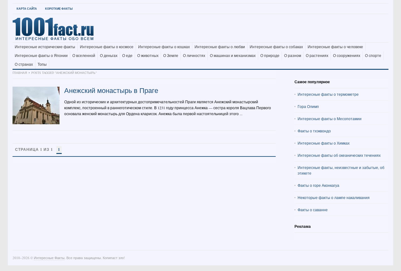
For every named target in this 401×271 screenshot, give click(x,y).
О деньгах (108, 56)
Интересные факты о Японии (41, 56)
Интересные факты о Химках (324, 143)
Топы (42, 64)
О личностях (194, 56)
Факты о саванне (313, 209)
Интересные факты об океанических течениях (339, 155)
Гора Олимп (308, 106)
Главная (20, 72)
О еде (127, 56)
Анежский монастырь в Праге (111, 90)
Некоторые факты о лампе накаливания (334, 197)
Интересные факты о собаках (276, 47)
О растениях (317, 56)
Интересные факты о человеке (335, 47)
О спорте (373, 56)
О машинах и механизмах (233, 56)
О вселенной (83, 56)
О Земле (170, 56)
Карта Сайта (27, 9)
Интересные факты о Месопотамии (330, 118)
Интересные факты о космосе (106, 47)
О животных (148, 56)
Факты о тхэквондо (314, 130)
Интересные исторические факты (45, 47)
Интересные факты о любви (220, 47)
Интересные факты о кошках (164, 47)
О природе (269, 56)
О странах (24, 64)
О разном (292, 56)
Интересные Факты (49, 257)
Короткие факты (59, 9)
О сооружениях (346, 56)
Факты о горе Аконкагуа (318, 185)
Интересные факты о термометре (328, 94)
